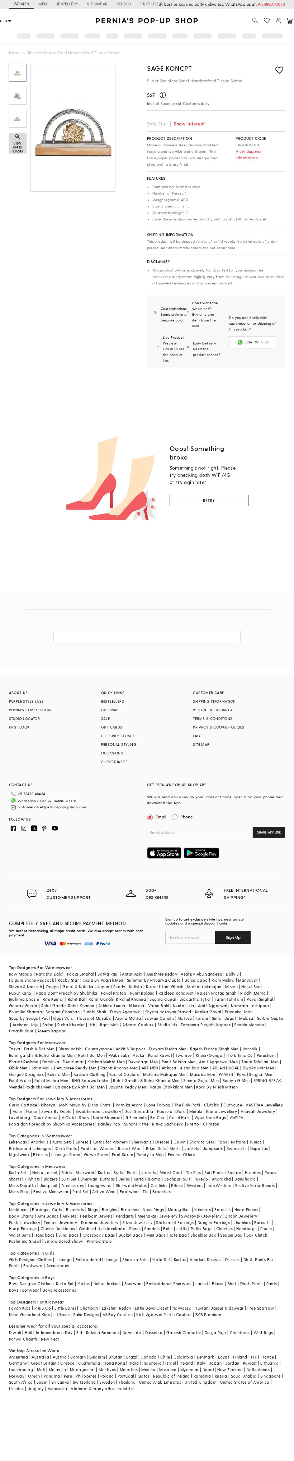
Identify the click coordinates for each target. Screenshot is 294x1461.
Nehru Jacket (45, 1172)
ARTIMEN (150, 1067)
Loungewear (100, 1185)
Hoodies (253, 1172)
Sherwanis (141, 1142)
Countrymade (98, 1048)
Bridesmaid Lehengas (30, 1148)
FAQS (198, 736)
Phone (186, 816)
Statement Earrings (175, 1222)
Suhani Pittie (136, 1124)
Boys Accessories (59, 1290)
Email (161, 816)
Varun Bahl (158, 1005)
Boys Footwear (24, 1290)
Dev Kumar (73, 1061)
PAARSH (226, 1074)
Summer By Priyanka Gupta (154, 980)
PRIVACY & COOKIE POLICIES (218, 727)
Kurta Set (161, 1259)
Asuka (138, 1055)
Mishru (231, 986)
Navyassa (181, 1308)
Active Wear (104, 1191)
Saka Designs (86, 1314)
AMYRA (236, 1117)
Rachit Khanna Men (119, 1067)
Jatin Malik (42, 1067)
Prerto (193, 1124)
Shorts (15, 1179)
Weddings (263, 1332)
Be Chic (157, 1117)
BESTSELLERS (112, 701)
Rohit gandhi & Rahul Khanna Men (42, 1055)
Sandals (152, 1228)
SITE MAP (201, 744)
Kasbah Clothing (90, 1074)
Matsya (184, 1018)
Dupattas (259, 1148)
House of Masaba (94, 1018)
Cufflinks (159, 1185)
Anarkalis (40, 1142)
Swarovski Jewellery (201, 1216)
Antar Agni (132, 974)
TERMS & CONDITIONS (212, 718)
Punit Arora (20, 1080)
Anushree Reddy (161, 974)
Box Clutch (256, 1235)
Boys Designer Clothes (30, 1283)
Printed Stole (99, 1241)
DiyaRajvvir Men (258, 1067)
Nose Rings (153, 1209)
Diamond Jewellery (100, 1222)
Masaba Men (202, 1074)
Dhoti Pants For (258, 1259)
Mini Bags (156, 1235)
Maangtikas (179, 1209)
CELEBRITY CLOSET (117, 736)
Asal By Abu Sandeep (201, 974)
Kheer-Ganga (209, 1055)
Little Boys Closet (152, 1308)
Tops (222, 1142)
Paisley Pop (109, 1124)
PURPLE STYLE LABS (26, 701)
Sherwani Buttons (97, 1179)
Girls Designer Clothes (30, 1259)
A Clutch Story (76, 1117)
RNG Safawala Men (90, 1080)
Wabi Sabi (119, 1055)
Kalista (135, 986)
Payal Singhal (260, 999)
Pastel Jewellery (24, 1222)
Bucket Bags (131, 1235)
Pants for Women (97, 1148)
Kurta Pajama (147, 1179)
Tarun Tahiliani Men (260, 1061)
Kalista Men (58, 1074)
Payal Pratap (114, 993)
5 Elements (136, 1117)
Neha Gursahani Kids (29, 1314)
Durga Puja (215, 1332)
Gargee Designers (26, 1074)
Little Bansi (65, 1308)
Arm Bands (48, 1216)
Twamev (183, 1055)
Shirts (66, 1172)
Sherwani (85, 1172)
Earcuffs (222, 1209)
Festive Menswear (50, 1191)
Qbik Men (18, 1067)
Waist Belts (20, 1235)
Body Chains (21, 1216)
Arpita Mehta (128, 1018)
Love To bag (158, 1104)
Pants (132, 1172)
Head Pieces (246, 1209)
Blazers (51, 1179)
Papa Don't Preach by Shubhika (67, 993)
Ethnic (177, 1185)
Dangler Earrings (214, 1222)
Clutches (224, 1228)
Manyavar (248, 980)
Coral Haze (179, 1117)
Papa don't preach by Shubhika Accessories (51, 1124)
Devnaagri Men (143, 1061)
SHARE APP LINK (269, 832)
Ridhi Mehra (223, 980)
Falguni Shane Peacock (31, 980)
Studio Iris (167, 1024)
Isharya (48, 1104)
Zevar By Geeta (56, 1111)
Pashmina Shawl (25, 1241)
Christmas (240, 1332)
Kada (120, 1228)
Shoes (135, 1228)
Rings (93, 1209)
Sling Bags (68, 1235)
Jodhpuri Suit (177, 1179)
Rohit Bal (76, 999)
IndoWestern (219, 1185)
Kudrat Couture (124, 1074)
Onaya (52, 986)
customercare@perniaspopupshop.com (52, 807)
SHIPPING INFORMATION (214, 701)
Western (195, 1185)
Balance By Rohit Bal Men (80, 1087)
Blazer (218, 1283)
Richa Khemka (71, 1024)
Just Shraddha (139, 1111)
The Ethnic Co (239, 1055)
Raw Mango (21, 974)
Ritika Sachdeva (168, 1124)
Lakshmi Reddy (116, 1308)
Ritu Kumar (53, 999)
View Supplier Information (249, 154)
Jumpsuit (49, 1185)
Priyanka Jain (238, 1011)
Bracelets (75, 1209)
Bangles (109, 1209)
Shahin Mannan (249, 1024)
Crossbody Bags (98, 1235)
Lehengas (18, 1142)
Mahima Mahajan (204, 986)
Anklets (69, 1216)
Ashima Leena (111, 1005)
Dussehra (154, 1332)
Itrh (92, 1024)
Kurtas (104, 1172)
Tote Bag (178, 1235)
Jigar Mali (109, 1024)
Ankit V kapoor (131, 1048)
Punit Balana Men (178, 1061)
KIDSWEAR (97, 3)
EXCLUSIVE (110, 710)
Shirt (232, 1283)
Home (15, 52)
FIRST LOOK (150, 3)
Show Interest (189, 123)
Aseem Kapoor (51, 1030)
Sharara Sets (201, 1142)
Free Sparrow (260, 1308)
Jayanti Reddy (111, 986)
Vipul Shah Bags (210, 1117)
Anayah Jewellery (258, 1111)
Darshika (50, 1061)
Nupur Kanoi (21, 993)
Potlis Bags (201, 1228)
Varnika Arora (129, 1104)
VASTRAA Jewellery (264, 1104)
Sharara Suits (135, 1259)
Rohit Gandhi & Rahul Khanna (117, 999)
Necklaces (19, 1209)
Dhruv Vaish (69, 1048)
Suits (118, 1172)
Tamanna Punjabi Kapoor (206, 1024)
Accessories (72, 1185)
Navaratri (132, 1332)
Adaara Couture (138, 1024)
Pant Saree (122, 1154)
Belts (167, 1228)
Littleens (61, 1314)
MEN (42, 3)
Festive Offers (181, 1154)
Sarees (82, 1142)
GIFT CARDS (112, 727)
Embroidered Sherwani (168, 1283)
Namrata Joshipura (250, 1005)
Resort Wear (130, 1148)
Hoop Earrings (23, 1228)
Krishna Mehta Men (106, 1061)
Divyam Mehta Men (167, 1048)
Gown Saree (96, 1154)
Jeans (124, 1179)
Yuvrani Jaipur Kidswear (219, 1308)
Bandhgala (245, 1179)
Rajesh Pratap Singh (217, 993)
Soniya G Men (236, 1080)
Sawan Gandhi (159, 1018)
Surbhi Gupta (270, 1018)
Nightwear (19, 1154)
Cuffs (57, 1209)
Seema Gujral (163, 999)
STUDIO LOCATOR (24, 718)
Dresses (162, 1142)
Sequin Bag (231, 1235)
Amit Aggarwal (212, 1005)
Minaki (195, 1111)
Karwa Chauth (23, 1339)
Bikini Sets (156, 1148)
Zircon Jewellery (241, 1216)
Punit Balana (142, 993)
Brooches (161, 1191)
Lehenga (64, 1259)
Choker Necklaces (58, 1228)
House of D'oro (171, 1111)
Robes (270, 1172)
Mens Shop (19, 1191)
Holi (28, 1332)
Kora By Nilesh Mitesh (217, 1087)
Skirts (175, 1148)
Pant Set (80, 1191)
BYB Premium (208, 1314)
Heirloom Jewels (96, 1216)
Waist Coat (171, 1172)
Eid (79, 1332)
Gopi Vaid (63, 1018)
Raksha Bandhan (102, 1332)
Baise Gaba (196, 980)
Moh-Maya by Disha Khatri (85, 1104)
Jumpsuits (213, 1148)
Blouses (40, 1154)
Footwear (129, 1191)
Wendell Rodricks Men (30, 1087)
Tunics (255, 1142)
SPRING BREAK (267, 1080)
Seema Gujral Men (201, 1080)
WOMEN (21, 3)
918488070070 (271, 4)
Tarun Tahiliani (229, 999)
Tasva (14, 1048)
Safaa (48, 1024)
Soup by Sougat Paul (29, 1018)
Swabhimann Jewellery (98, 1111)
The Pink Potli (187, 1104)
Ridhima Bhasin (24, 999)
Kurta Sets (62, 1142)
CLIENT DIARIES (114, 761)
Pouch (266, 1228)
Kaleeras (202, 1209)
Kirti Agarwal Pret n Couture (163, 1314)
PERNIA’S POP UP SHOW (30, 710)
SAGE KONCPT (169, 68)
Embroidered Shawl (63, 1241)
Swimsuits (237, 1148)
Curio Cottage (23, 1104)
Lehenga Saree (65, 1154)
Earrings (40, 1209)
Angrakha (221, 1179)
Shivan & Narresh (25, 986)
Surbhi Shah (94, 1011)
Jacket (201, 1283)
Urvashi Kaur (21, 1030)
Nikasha (136, 1005)
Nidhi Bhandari (107, 1117)
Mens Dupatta (22, 1185)
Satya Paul (108, 974)
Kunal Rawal (160, 1055)
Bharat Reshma (24, 1061)
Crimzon (211, 1124)
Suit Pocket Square (222, 1172)
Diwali (15, 1332)
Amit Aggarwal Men (218, 1061)
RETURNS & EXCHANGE (213, 710)
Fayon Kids (20, 1308)
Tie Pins (193, 1172)
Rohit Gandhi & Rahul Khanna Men (146, 1080)
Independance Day (54, 1332)
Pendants (125, 1216)
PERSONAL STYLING (118, 744)
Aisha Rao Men (194, 1067)
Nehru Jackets (107, 1283)
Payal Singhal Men (254, 1074)
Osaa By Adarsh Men (102, 980)
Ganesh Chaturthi (183, 1332)
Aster (18, 1111)
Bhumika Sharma (25, 1011)
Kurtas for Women (110, 1142)
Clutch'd (212, 1104)
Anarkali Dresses (205, 1259)
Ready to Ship (150, 1154)
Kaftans (238, 1142)
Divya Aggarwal (126, 1011)
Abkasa (169, 1067)
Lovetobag (19, 1117)
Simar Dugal (224, 1018)
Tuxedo (201, 1179)
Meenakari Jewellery (158, 1216)
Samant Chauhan (63, 1011)
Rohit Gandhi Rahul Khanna (68, 1005)
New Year (50, 1339)
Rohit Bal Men (91, 1055)
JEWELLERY (67, 3)
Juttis (181, 1228)
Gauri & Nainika (77, 986)
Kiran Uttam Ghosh (165, 986)
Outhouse (232, 1104)
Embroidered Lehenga (97, 1259)
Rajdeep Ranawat (176, 993)
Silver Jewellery (137, 1222)
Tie (145, 1191)
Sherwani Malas (131, 1185)
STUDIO (124, 3)
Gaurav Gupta (23, 1005)
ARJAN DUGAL (225, 1067)
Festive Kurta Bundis (255, 1185)
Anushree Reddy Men (77, 1067)
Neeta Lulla (183, 1005)
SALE (105, 718)
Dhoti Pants (65, 1148)
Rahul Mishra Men (51, 1080)
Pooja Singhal (80, 974)
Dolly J (232, 974)
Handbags (246, 1228)
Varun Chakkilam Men (171, 1087)
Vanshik (250, 1048)
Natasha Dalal (49, 974)
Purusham (266, 1055)
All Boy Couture (118, 1314)
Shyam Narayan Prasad (168, 1011)
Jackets (191, 1148)
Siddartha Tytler (195, 999)
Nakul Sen (250, 986)
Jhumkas (242, 1222)
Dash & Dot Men (39, 1048)
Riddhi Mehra (253, 993)
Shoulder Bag (203, 1235)
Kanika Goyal (208, 1011)
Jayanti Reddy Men (127, 1087)
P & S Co (42, 1308)
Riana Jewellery (221, 1111)
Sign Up (233, 937)
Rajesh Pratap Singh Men (214, 1048)
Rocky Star (68, 980)
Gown (180, 1142)
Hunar (32, 1111)
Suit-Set (69, 1179)
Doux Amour (46, 1117)
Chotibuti (89, 1308)
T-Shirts (32, 1179)
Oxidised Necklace (97, 1228)
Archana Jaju (26, 1024)
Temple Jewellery (60, 1222)
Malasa (246, 1018)
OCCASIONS (112, 753)
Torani (202, 1018)
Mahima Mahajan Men (164, 1074)
